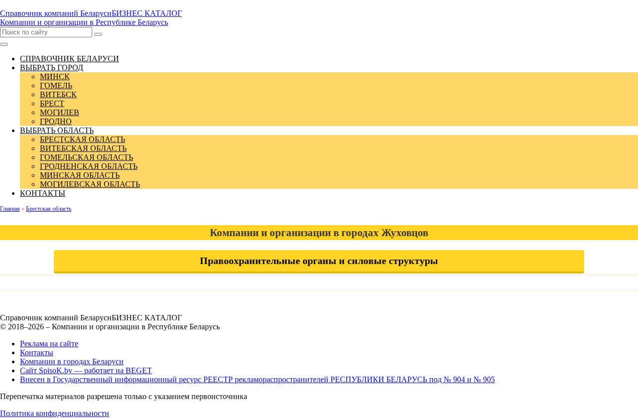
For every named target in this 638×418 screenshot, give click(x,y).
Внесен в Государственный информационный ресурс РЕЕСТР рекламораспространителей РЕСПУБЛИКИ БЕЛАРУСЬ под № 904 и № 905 (257, 379)
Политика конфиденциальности (54, 413)
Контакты (36, 352)
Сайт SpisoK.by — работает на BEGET (86, 370)
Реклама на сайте (49, 343)
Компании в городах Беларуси (72, 361)
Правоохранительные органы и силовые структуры (319, 260)
